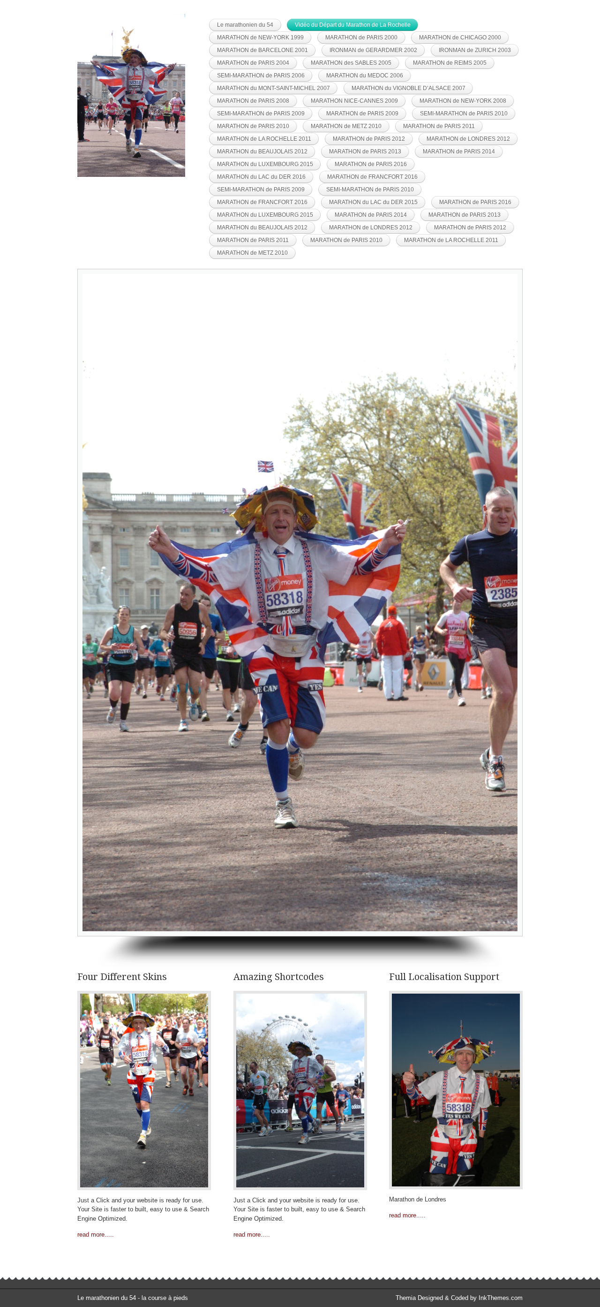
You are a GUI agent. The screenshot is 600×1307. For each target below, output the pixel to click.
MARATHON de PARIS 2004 (253, 63)
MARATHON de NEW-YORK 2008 (463, 101)
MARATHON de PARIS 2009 (362, 113)
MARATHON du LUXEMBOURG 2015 (265, 164)
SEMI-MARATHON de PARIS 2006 (261, 75)
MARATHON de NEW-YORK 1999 (260, 37)
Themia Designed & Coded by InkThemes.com (459, 1297)
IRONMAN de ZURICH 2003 (475, 50)
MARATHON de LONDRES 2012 (468, 139)
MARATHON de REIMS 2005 (450, 63)
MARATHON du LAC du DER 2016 (261, 177)
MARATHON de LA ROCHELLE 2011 (264, 139)
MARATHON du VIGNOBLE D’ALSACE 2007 (408, 88)
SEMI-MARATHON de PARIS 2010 (464, 113)
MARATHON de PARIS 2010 (253, 126)
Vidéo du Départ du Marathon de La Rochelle (353, 25)
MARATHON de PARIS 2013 (365, 151)
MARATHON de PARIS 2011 (439, 126)
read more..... (95, 1234)
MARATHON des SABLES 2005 (351, 63)
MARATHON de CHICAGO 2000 (460, 37)
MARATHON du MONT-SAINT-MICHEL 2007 (273, 88)
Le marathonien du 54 (245, 25)
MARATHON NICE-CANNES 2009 (354, 101)
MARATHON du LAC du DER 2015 (373, 202)
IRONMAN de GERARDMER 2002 (373, 50)
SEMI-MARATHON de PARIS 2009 (261, 113)
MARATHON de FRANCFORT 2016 (372, 177)
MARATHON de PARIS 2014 (459, 151)
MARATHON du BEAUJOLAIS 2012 (262, 151)
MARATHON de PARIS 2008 (253, 101)
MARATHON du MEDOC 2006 (364, 75)
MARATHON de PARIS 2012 (369, 139)
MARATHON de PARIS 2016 (371, 164)
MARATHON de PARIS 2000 (361, 37)
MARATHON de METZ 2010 (346, 126)
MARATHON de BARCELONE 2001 (262, 50)
